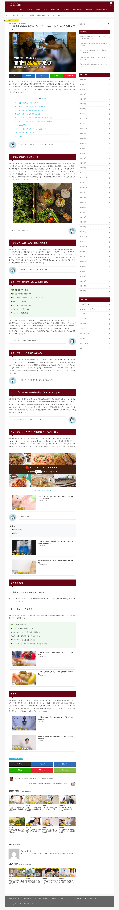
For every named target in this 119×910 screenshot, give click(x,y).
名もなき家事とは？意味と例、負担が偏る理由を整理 (93, 44)
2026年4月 (83, 99)
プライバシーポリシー (101, 9)
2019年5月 (83, 286)
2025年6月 (83, 148)
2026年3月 (83, 104)
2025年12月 (83, 119)
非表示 (44, 98)
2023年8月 (83, 256)
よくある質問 (20, 125)
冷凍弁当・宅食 (55, 9)
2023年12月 (83, 237)
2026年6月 (83, 89)
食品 (81, 348)
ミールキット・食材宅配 (17, 758)
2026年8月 (83, 79)
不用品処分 (83, 323)
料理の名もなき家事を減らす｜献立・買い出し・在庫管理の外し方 (93, 37)
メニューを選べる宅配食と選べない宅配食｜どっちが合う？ (93, 51)
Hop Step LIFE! (22, 904)
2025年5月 (83, 153)
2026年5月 (83, 94)
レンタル (82, 314)
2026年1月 (83, 114)
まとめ (18, 136)
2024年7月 (83, 202)
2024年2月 (83, 227)
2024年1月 (83, 232)
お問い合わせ (89, 9)
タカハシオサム (26, 851)
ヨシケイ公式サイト (43, 491)
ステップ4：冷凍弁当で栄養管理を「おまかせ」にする (34, 118)
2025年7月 (83, 143)
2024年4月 (83, 217)
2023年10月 (83, 246)
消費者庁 (16, 533)
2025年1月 (83, 173)
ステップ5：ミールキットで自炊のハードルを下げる (33, 121)
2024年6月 (83, 207)
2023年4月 (83, 276)
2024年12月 (83, 178)
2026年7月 (83, 84)
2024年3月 (83, 222)
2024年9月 (83, 192)
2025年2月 (83, 168)
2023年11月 (83, 241)
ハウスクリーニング (86, 304)
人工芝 (45, 9)
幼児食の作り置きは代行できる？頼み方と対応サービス (93, 65)
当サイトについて (77, 9)
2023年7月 (83, 261)
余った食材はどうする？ (26, 132)
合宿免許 (38, 9)
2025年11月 (83, 123)
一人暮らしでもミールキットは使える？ (31, 129)
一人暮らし (29, 9)
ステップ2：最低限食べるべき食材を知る (30, 110)
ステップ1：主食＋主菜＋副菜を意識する (30, 106)
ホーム (21, 9)
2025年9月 (83, 133)
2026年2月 (83, 109)
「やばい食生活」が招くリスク (26, 103)
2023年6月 (83, 266)
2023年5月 (83, 271)
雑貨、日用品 (84, 343)
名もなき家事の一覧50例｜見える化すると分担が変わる (94, 58)
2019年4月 (83, 291)
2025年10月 (83, 128)
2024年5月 (83, 212)
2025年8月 (83, 138)
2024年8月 (83, 197)
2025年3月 (83, 163)
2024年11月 (83, 182)
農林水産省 (16, 529)
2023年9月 (83, 251)
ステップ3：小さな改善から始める (27, 114)
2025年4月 (83, 158)
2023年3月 (83, 281)
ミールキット (66, 9)
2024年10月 (83, 187)
